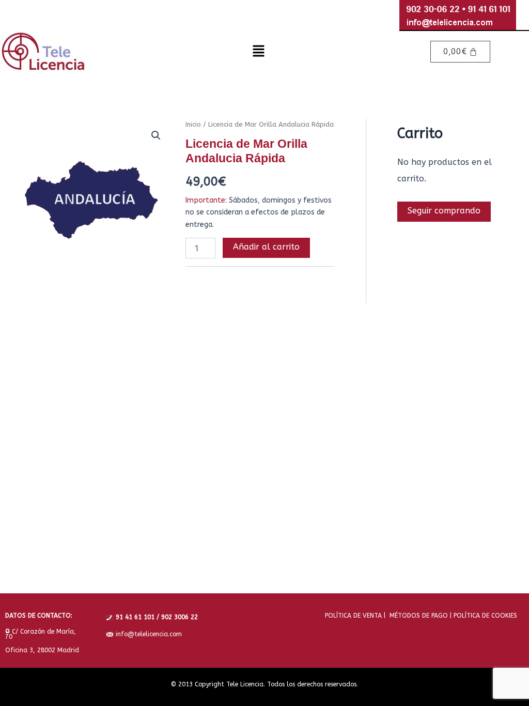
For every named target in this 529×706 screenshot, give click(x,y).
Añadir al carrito (266, 247)
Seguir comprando (444, 211)
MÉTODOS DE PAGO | (418, 615)
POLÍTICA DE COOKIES (484, 615)
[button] (258, 51)
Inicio (193, 124)
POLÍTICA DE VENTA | (355, 615)
